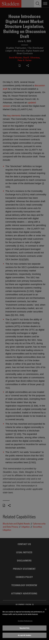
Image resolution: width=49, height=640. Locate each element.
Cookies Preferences (25, 621)
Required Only (24, 628)
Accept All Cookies (24, 635)
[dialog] (24, 622)
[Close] (45, 609)
